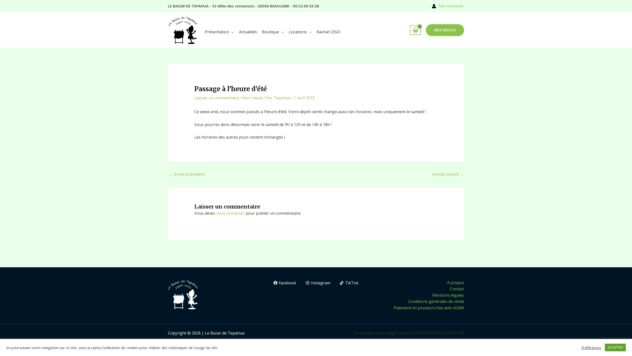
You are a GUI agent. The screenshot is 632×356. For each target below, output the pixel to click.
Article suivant (448, 174)
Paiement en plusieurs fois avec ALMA (429, 308)
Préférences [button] (591, 347)
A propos (455, 282)
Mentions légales (448, 295)
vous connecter (230, 213)
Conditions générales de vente (436, 301)
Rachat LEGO (328, 32)
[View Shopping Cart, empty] (415, 30)
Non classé (252, 98)
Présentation (217, 32)
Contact (457, 289)
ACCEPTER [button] (615, 347)
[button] (445, 30)
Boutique (270, 32)
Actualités (248, 32)
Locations (298, 32)
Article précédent (186, 174)
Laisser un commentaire (216, 98)
